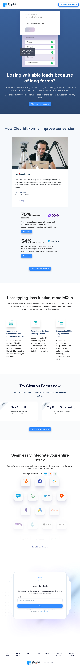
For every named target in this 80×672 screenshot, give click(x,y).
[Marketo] (25, 510)
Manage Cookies (71, 654)
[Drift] (62, 524)
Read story (20, 201)
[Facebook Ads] (40, 481)
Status (29, 653)
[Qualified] (33, 524)
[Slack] (54, 481)
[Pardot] (47, 496)
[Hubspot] (25, 481)
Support (38, 653)
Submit (40, 606)
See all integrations (39, 547)
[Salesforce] (18, 496)
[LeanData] (54, 539)
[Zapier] (62, 496)
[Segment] (33, 496)
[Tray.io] (40, 539)
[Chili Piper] (54, 510)
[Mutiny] (18, 524)
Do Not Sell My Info (58, 654)
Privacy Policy (18, 654)
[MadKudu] (25, 539)
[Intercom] (47, 524)
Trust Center (7, 654)
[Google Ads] (40, 510)
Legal (47, 653)
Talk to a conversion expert (40, 104)
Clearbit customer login (68, 4)
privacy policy (44, 611)
